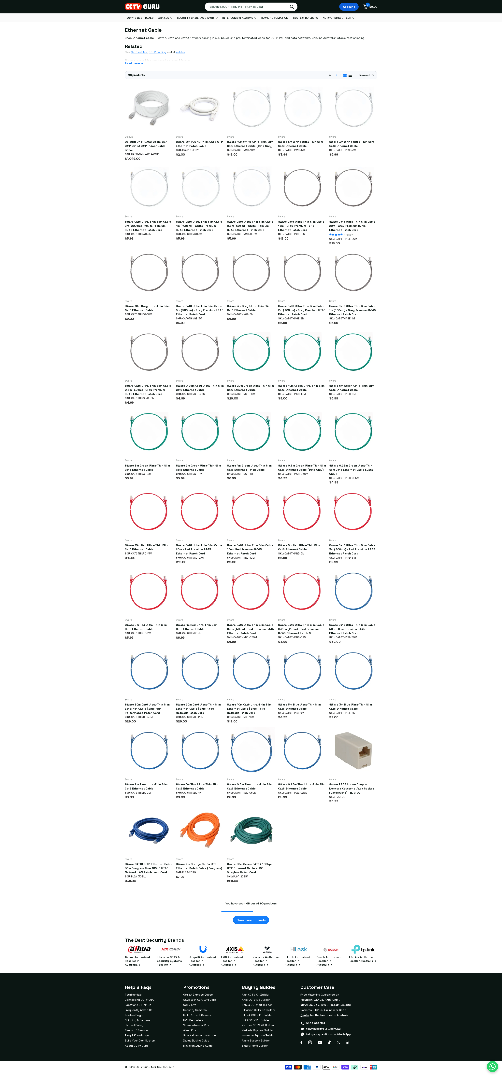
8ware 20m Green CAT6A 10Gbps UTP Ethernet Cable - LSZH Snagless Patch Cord (249, 868)
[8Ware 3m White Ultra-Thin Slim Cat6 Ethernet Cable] (353, 108)
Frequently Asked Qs (138, 1010)
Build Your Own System (140, 1040)
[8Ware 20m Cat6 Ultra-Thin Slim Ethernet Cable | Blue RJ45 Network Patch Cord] (200, 671)
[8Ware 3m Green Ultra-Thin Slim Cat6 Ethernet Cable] (149, 432)
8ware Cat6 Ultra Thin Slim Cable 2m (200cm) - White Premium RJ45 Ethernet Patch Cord (148, 226)
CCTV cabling (157, 52)
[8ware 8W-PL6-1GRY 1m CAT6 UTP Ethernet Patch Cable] (200, 108)
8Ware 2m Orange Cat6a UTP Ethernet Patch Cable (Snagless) (199, 866)
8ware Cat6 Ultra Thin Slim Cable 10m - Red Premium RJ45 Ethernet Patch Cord (250, 549)
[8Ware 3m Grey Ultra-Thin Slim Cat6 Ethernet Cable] (251, 272)
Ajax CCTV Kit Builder (255, 994)
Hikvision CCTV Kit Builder (258, 1010)
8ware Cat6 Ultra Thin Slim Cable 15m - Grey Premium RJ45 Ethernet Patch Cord (301, 226)
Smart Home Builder (255, 1045)
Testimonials (133, 994)
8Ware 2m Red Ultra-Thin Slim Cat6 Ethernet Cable (146, 627)
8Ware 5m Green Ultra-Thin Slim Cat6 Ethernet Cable (351, 388)
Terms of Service (136, 1030)
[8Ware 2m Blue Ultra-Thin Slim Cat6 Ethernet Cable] (149, 751)
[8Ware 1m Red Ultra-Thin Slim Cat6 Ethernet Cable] (200, 591)
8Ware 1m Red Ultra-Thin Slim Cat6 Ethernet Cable (196, 627)
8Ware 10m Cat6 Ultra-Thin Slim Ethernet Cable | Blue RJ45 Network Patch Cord (249, 709)
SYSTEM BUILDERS (305, 18)
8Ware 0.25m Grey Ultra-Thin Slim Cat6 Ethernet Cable (200, 388)
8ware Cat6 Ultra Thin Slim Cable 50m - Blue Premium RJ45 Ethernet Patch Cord (352, 629)
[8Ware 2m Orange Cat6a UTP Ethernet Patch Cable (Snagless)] (200, 830)
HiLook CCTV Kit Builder (257, 1015)
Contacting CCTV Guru (139, 999)
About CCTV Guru (136, 1045)
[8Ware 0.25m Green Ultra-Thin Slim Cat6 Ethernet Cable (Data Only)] (353, 432)
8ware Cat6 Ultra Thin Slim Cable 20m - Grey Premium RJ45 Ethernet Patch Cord (352, 226)
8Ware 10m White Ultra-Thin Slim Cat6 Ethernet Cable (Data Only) (250, 144)
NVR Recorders (193, 1020)
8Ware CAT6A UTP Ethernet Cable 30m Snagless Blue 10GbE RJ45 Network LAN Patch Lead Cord (148, 868)
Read (132, 63)
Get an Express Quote (198, 994)
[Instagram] (310, 1042)
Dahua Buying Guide (196, 1040)
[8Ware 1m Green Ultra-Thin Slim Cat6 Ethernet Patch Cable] (251, 432)
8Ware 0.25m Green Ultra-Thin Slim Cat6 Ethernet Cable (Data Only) (351, 470)
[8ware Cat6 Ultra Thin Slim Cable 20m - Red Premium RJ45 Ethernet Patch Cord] (200, 512)
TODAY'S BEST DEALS (139, 18)
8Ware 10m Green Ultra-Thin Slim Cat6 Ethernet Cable (301, 388)
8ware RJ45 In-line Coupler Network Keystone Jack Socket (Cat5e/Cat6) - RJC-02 (351, 788)
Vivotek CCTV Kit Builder (258, 1025)
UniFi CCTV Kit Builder (256, 1020)
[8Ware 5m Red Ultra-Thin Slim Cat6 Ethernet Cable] (302, 512)
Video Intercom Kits (196, 1025)
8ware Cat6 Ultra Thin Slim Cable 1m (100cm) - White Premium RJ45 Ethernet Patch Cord (199, 226)
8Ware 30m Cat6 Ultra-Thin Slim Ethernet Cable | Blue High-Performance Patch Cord (147, 709)
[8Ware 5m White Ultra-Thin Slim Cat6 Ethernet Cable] (302, 108)
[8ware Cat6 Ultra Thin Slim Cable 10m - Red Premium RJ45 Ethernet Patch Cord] (251, 512)
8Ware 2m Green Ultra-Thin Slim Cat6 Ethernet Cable (198, 467)
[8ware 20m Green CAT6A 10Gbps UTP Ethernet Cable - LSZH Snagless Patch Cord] (251, 830)
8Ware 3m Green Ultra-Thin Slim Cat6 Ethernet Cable (147, 467)
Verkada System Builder (257, 1030)
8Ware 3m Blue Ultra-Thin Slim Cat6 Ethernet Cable (350, 706)
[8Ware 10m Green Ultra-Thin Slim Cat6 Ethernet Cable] (302, 352)
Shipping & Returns (137, 1020)
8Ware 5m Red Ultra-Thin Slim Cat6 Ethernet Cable (299, 547)
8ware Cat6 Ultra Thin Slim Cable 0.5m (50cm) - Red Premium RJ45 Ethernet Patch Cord (250, 629)
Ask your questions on (328, 1034)
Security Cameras (195, 1010)
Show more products (251, 920)
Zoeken (291, 7)
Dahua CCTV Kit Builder (257, 1005)
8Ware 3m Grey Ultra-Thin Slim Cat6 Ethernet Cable (248, 308)
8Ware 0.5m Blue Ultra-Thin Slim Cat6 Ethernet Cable (249, 786)
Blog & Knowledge (137, 1035)
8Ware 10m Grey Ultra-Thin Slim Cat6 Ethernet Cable (147, 308)
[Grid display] (345, 75)
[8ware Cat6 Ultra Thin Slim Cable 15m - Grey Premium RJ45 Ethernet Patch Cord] (302, 188)
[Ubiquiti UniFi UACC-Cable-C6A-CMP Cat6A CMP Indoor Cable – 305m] (149, 108)
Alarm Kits (189, 1030)
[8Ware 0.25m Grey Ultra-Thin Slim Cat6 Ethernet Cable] (200, 352)
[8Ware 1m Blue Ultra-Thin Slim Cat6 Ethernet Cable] (200, 751)
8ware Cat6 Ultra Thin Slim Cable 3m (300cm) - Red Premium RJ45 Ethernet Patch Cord (352, 549)
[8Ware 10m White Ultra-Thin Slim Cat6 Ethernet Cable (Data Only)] (251, 108)
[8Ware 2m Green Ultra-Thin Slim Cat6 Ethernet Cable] (200, 432)
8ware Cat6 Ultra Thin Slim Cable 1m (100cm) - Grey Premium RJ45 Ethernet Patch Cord (352, 310)
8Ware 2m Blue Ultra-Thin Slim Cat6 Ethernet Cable (146, 786)
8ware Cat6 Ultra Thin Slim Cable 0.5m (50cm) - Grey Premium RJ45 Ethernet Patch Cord (148, 390)
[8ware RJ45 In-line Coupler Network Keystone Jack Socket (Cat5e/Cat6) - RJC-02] (353, 751)
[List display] (350, 75)
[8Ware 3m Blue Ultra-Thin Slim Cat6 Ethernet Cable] (353, 671)
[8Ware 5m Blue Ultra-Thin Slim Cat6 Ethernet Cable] (302, 671)
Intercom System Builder (258, 1035)
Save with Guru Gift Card (199, 999)
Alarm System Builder (256, 1040)
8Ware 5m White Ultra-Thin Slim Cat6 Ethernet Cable (300, 144)
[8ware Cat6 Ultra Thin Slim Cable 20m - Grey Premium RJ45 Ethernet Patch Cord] (353, 188)
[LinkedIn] (347, 1042)
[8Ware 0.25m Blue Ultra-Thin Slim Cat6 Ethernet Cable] (302, 751)
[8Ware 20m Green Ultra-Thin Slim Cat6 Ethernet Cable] (251, 352)
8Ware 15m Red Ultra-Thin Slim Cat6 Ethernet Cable (146, 547)
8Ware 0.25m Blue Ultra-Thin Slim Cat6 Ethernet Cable (301, 786)
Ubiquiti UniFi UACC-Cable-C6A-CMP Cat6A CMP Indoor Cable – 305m (146, 146)
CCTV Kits (189, 1005)
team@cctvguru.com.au (323, 1028)
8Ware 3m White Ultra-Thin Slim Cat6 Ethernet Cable (351, 144)
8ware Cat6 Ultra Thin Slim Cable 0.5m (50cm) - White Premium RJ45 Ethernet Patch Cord (250, 226)
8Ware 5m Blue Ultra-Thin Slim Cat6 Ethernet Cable (299, 706)
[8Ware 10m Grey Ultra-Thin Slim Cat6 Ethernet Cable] (149, 272)
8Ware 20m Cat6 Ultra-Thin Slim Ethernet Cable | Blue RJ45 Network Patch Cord (198, 709)
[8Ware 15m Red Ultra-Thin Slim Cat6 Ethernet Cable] (149, 512)
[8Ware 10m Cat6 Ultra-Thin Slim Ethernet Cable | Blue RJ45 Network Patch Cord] (251, 671)
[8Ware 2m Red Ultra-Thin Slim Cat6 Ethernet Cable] (149, 591)
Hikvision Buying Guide (198, 1045)
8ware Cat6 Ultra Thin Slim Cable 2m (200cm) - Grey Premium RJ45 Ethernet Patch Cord (301, 310)
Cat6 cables (139, 52)
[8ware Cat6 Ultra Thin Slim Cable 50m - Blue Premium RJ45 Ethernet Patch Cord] (353, 591)
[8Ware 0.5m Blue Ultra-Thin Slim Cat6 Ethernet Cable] (251, 751)
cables (180, 52)
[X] (338, 1042)
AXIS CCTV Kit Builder (256, 999)
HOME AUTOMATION (274, 18)
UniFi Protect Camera (197, 1015)
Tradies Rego (134, 1015)
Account (349, 6)
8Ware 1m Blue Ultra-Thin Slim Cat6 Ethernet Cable (197, 786)
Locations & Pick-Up (138, 1005)
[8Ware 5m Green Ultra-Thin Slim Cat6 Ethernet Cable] (353, 352)
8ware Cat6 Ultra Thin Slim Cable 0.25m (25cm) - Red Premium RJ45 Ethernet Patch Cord (301, 629)
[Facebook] (301, 1042)
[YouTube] (320, 1042)
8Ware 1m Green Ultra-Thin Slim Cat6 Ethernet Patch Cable (249, 467)
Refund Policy (134, 1025)
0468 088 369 (315, 1023)
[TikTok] (329, 1042)
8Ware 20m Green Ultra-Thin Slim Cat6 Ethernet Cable (250, 388)
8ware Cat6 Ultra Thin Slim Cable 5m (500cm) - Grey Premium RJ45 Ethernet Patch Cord (199, 310)
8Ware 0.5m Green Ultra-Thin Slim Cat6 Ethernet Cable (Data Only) (302, 467)
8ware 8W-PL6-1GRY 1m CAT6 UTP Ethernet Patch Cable (199, 144)
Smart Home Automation (199, 1035)
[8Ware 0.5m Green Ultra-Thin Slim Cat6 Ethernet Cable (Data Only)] (302, 432)
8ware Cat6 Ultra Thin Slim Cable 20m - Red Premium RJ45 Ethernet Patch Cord (199, 549)
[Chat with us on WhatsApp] (492, 1066)
